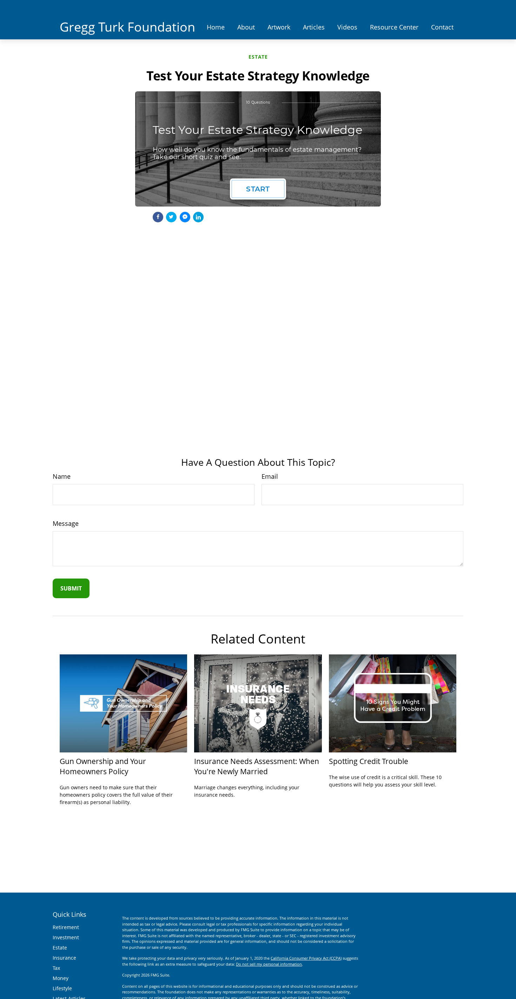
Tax (56, 968)
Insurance (64, 957)
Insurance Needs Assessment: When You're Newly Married (256, 766)
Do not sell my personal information (269, 964)
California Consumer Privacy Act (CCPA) (306, 958)
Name (62, 476)
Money (60, 978)
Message (66, 523)
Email (270, 476)
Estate (60, 947)
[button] (215, 26)
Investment (66, 937)
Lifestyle (62, 988)
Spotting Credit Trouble (368, 761)
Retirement (66, 927)
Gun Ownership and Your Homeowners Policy (103, 766)
